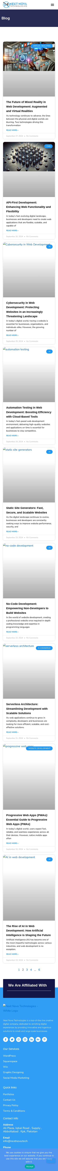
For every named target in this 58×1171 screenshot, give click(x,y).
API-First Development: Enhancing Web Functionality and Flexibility (28, 207)
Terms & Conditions (14, 1111)
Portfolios (8, 1094)
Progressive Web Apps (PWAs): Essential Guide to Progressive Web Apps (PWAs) (27, 820)
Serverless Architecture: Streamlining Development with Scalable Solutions (27, 709)
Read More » (12, 130)
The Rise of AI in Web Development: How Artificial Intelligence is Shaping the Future (28, 931)
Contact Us (9, 1100)
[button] (52, 4)
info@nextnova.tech (15, 1141)
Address (8, 1124)
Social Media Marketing (16, 1078)
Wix (5, 1067)
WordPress (9, 1056)
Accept (29, 1166)
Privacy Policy (10, 1105)
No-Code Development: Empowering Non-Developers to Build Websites (27, 608)
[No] (51, 1160)
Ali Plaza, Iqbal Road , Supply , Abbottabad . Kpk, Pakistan (22, 1129)
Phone (7, 1147)
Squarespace (10, 1061)
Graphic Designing (13, 1072)
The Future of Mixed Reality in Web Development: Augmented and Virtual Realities (26, 106)
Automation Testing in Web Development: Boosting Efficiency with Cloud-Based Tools (28, 412)
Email (6, 1137)
